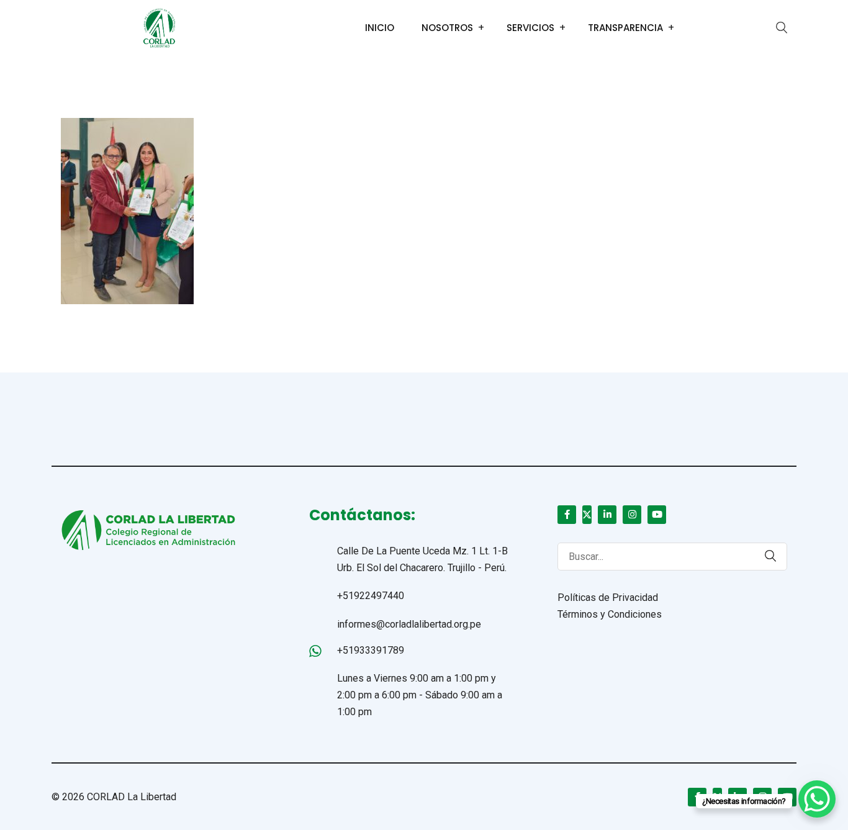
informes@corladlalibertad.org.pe (409, 624)
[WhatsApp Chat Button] (817, 799)
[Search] (764, 556)
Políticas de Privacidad (607, 597)
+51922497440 (370, 596)
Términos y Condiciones (609, 614)
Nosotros (447, 27)
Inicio (379, 27)
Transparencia (625, 27)
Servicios (530, 27)
